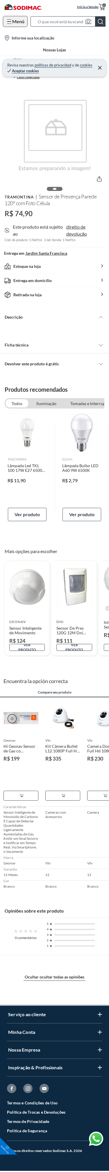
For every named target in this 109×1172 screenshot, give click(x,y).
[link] (27, 467)
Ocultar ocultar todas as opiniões (54, 976)
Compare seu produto (55, 692)
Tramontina (19, 197)
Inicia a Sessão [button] (88, 7)
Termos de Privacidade (28, 1121)
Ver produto (27, 514)
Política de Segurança (27, 1130)
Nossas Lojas (54, 49)
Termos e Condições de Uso (32, 1102)
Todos (17, 403)
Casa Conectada (28, 77)
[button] (70, 21)
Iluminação (46, 403)
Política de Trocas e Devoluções (36, 1112)
